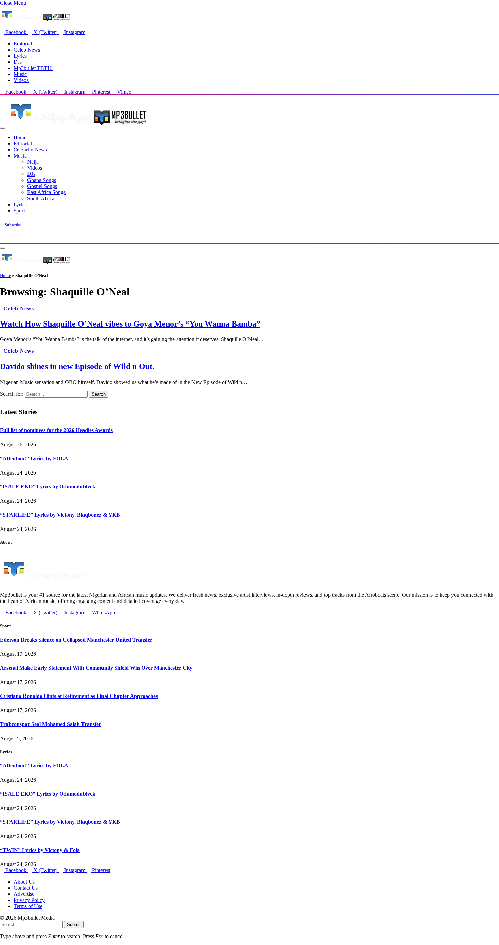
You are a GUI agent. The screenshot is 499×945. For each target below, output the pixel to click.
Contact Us (26, 888)
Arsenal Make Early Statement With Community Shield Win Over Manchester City (96, 668)
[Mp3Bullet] (77, 126)
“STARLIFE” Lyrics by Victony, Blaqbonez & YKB (60, 515)
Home (20, 137)
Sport (19, 211)
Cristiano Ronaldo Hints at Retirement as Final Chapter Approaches (79, 696)
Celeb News (27, 50)
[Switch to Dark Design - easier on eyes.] (2, 234)
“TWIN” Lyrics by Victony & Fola (40, 850)
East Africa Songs (46, 192)
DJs (18, 62)
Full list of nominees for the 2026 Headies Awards (56, 430)
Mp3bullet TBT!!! (33, 68)
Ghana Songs (41, 180)
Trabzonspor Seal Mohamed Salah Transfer (50, 724)
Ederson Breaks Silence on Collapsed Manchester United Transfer (76, 640)
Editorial (23, 44)
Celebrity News (30, 149)
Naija (33, 162)
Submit (74, 924)
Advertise (24, 894)
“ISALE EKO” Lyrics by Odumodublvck (47, 486)
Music (20, 74)
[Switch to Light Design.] (7, 234)
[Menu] (2, 128)
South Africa (40, 198)
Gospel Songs (42, 186)
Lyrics (20, 56)
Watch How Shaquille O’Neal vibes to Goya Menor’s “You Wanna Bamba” (130, 323)
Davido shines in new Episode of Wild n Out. (77, 366)
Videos (21, 80)
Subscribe (13, 225)
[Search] (2, 240)
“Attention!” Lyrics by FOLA (34, 458)
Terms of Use (28, 906)
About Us (24, 882)
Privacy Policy (29, 900)
